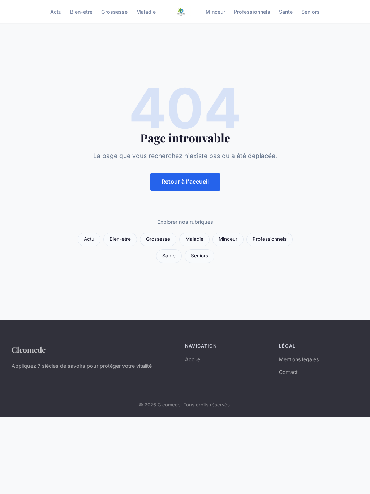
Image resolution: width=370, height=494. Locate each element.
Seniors (310, 11)
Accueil (193, 359)
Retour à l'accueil (185, 181)
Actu (55, 11)
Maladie (146, 11)
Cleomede (29, 349)
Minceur (215, 11)
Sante (286, 11)
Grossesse (114, 11)
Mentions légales (299, 359)
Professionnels (252, 11)
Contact (288, 372)
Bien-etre (81, 11)
